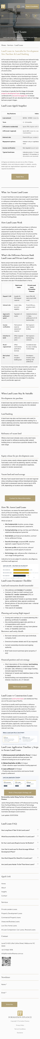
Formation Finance (20, 1017)
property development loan (10, 93)
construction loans (18, 699)
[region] (20, 135)
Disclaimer (20, 1033)
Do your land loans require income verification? (17, 843)
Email (3, 993)
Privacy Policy (20, 1025)
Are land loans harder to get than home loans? (17, 864)
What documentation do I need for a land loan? (17, 836)
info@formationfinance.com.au (12, 953)
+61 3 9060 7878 (7, 950)
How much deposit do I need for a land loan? (16, 858)
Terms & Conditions (20, 1029)
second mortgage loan (20, 96)
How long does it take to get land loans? (15, 830)
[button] (12, 15)
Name (3, 984)
